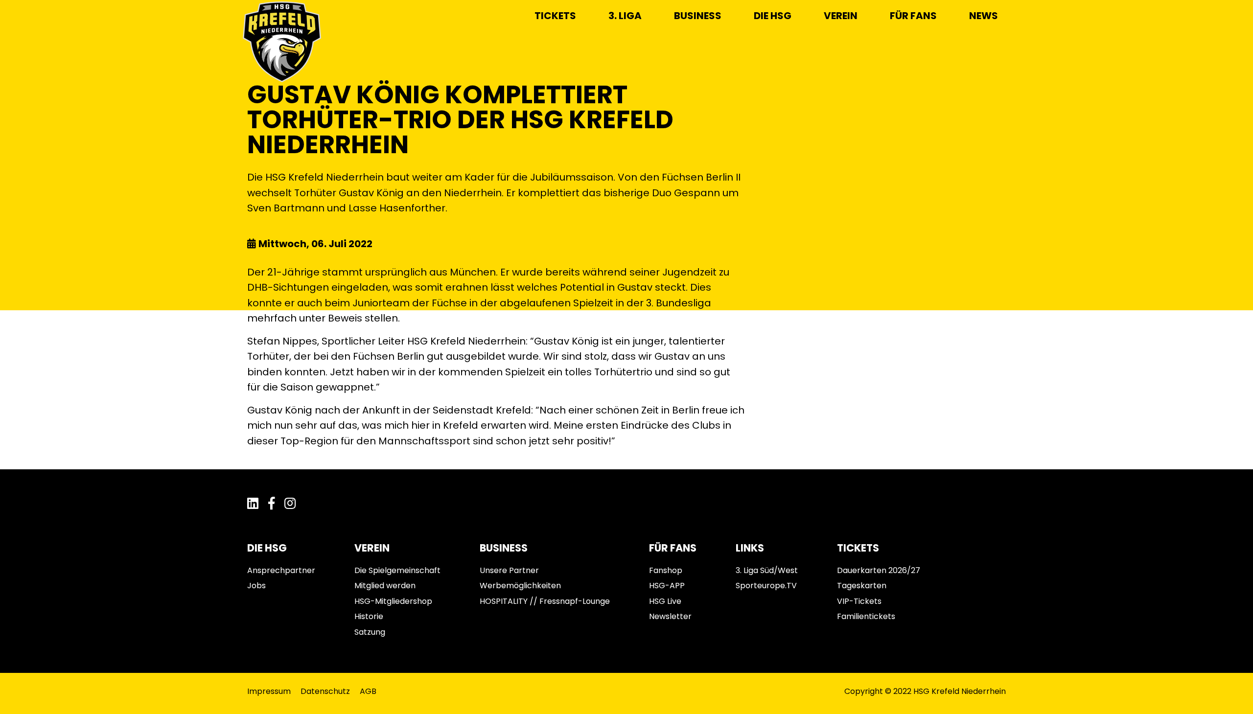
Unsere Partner (509, 570)
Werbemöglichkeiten (520, 585)
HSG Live (665, 601)
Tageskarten (861, 585)
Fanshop (665, 570)
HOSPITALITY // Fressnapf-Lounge (545, 601)
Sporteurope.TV (766, 585)
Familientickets (866, 616)
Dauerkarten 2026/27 (878, 570)
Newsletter (670, 616)
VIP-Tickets (859, 601)
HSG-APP (667, 585)
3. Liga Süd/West (767, 570)
